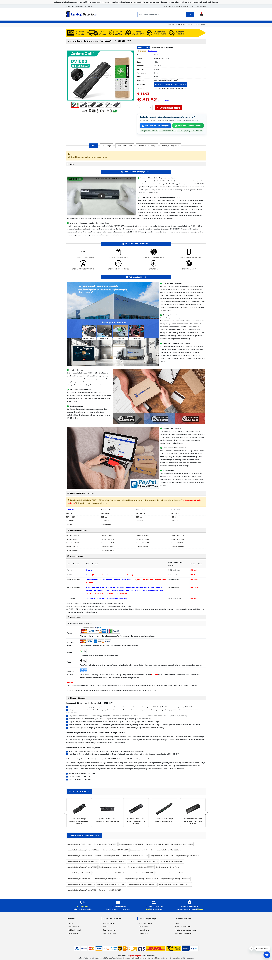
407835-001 (70, 517)
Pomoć (168, 6)
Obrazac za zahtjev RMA (183, 927)
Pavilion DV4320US (72, 539)
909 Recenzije (152, 51)
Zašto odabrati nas (109, 933)
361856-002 (140, 510)
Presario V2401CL (142, 547)
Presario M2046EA (107, 547)
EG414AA (104, 517)
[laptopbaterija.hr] (82, 17)
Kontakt (186, 6)
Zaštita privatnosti (74, 930)
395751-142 (70, 513)
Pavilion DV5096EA (177, 539)
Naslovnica (171, 25)
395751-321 (105, 513)
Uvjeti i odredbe (73, 933)
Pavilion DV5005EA (142, 539)
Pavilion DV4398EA (107, 539)
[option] (100, 75)
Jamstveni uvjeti (73, 927)
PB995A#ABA (106, 524)
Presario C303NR (177, 543)
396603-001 (175, 513)
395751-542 (140, 513)
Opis (93, 146)
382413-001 (175, 510)
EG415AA (139, 517)
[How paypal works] (190, 948)
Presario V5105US (72, 550)
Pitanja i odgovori (170, 146)
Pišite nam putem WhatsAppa (189, 126)
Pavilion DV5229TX (107, 543)
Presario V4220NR (177, 547)
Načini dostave (144, 927)
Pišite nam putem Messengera (157, 126)
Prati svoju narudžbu (199, 6)
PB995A (69, 524)
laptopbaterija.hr (135, 956)
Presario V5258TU (107, 550)
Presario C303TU (72, 547)
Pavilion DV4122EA (177, 536)
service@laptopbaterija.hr (183, 933)
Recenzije (106, 146)
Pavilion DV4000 (106, 536)
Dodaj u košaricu (169, 107)
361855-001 (105, 510)
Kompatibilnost (125, 146)
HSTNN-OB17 (175, 521)
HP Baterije (181, 25)
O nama (177, 6)
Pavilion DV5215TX (72, 543)
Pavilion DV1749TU (72, 536)
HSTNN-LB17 (105, 521)
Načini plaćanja (144, 930)
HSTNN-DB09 (175, 517)
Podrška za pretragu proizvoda (185, 930)
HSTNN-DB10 (70, 521)
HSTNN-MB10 (140, 521)
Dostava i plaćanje (147, 146)
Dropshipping (143, 933)
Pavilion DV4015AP (142, 536)
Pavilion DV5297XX (142, 543)
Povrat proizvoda (109, 930)
